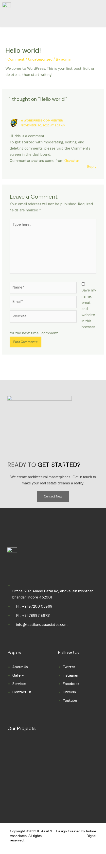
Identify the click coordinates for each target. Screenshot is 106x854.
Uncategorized (40, 59)
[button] (90, 12)
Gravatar (71, 160)
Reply (91, 166)
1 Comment (15, 59)
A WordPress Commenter (42, 120)
